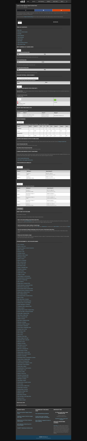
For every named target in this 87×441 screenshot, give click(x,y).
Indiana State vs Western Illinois (24, 292)
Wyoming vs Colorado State (23, 375)
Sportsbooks (41, 1)
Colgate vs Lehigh (21, 274)
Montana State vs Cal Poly (23, 389)
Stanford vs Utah (21, 392)
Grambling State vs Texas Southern (24, 368)
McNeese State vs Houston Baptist (24, 302)
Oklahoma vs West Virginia (23, 255)
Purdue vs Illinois (21, 270)
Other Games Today (21, 44)
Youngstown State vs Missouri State (24, 306)
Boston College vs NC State (23, 338)
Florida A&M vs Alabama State (23, 313)
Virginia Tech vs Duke (22, 272)
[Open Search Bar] (66, 1)
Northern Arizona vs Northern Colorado (25, 290)
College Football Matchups (22, 405)
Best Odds (20, 30)
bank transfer (56, 226)
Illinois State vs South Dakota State (24, 300)
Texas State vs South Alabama (23, 364)
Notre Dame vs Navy (22, 265)
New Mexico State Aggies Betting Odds (25, 160)
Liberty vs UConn (21, 258)
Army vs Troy (20, 334)
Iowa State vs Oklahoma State (23, 320)
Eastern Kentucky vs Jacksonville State (25, 285)
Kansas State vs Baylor (22, 366)
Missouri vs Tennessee (22, 260)
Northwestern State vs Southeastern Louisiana (26, 357)
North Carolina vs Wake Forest (23, 385)
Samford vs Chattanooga (22, 279)
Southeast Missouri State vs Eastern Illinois (26, 309)
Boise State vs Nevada (22, 394)
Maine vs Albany (21, 249)
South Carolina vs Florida (22, 350)
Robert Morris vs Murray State (23, 286)
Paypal (68, 226)
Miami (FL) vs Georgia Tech (23, 348)
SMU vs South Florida (22, 262)
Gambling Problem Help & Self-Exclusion (61, 419)
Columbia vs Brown (21, 253)
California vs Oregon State (23, 391)
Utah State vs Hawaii (22, 399)
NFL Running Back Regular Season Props (24, 413)
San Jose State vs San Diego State (24, 396)
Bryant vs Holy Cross (22, 246)
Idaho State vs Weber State (23, 315)
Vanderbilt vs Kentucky (22, 269)
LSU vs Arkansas (21, 244)
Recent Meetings (21, 35)
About (62, 1)
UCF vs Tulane (20, 332)
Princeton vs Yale (21, 251)
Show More (20, 208)
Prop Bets (19, 33)
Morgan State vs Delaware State (24, 283)
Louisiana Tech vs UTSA (22, 329)
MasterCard (44, 226)
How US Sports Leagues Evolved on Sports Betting (43, 421)
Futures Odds (20, 39)
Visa (38, 226)
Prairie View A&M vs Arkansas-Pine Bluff (25, 311)
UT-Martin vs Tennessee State (23, 361)
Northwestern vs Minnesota (23, 325)
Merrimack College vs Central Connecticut (26, 248)
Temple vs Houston (21, 318)
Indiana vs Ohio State (22, 263)
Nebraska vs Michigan (22, 322)
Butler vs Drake (20, 297)
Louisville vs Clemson (22, 346)
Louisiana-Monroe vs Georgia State (24, 278)
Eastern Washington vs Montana (24, 304)
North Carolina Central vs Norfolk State (25, 288)
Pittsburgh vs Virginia (22, 256)
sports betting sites (28, 220)
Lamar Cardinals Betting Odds (23, 158)
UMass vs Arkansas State (22, 316)
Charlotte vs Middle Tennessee (23, 323)
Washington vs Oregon (22, 378)
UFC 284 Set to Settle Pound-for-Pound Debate (24, 425)
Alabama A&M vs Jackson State (24, 352)
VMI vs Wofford (21, 281)
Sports (33, 1)
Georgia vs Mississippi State (23, 376)
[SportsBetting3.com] (22, 1)
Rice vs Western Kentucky (22, 293)
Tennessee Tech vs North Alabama (24, 353)
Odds (28, 1)
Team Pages (20, 40)
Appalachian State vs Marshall (23, 339)
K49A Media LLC (56, 425)
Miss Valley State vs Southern (23, 299)
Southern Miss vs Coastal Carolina (24, 382)
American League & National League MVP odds (25, 417)
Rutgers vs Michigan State (23, 267)
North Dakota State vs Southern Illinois (25, 295)
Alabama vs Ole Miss (22, 343)
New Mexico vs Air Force (22, 345)
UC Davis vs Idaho (21, 371)
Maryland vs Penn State (22, 336)
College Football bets (62, 141)
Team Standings (21, 37)
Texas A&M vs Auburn (22, 380)
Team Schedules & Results (23, 42)
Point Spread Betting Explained (42, 413)
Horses (48, 1)
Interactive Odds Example (22, 31)
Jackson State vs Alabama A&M (24, 359)
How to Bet (55, 1)
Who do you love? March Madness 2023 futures (24, 421)
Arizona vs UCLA (21, 398)
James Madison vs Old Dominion (24, 276)
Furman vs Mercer (21, 308)
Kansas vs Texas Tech (22, 373)
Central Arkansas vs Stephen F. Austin (25, 362)
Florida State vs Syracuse (22, 387)
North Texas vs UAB (21, 330)
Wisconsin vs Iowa (21, 341)
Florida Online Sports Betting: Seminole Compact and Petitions (42, 417)
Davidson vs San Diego (22, 355)
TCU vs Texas (20, 383)
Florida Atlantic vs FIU (22, 369)
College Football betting (28, 16)
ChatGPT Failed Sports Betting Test (25, 428)
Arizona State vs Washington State (24, 327)
